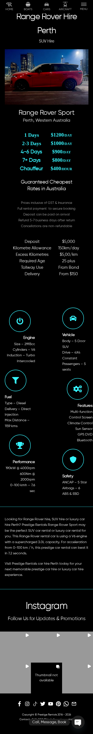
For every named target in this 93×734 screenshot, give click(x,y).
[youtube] (50, 704)
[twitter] (42, 704)
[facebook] (19, 704)
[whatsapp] (66, 704)
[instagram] (27, 704)
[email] (74, 704)
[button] (15, 647)
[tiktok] (35, 704)
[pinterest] (58, 704)
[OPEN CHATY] (78, 722)
